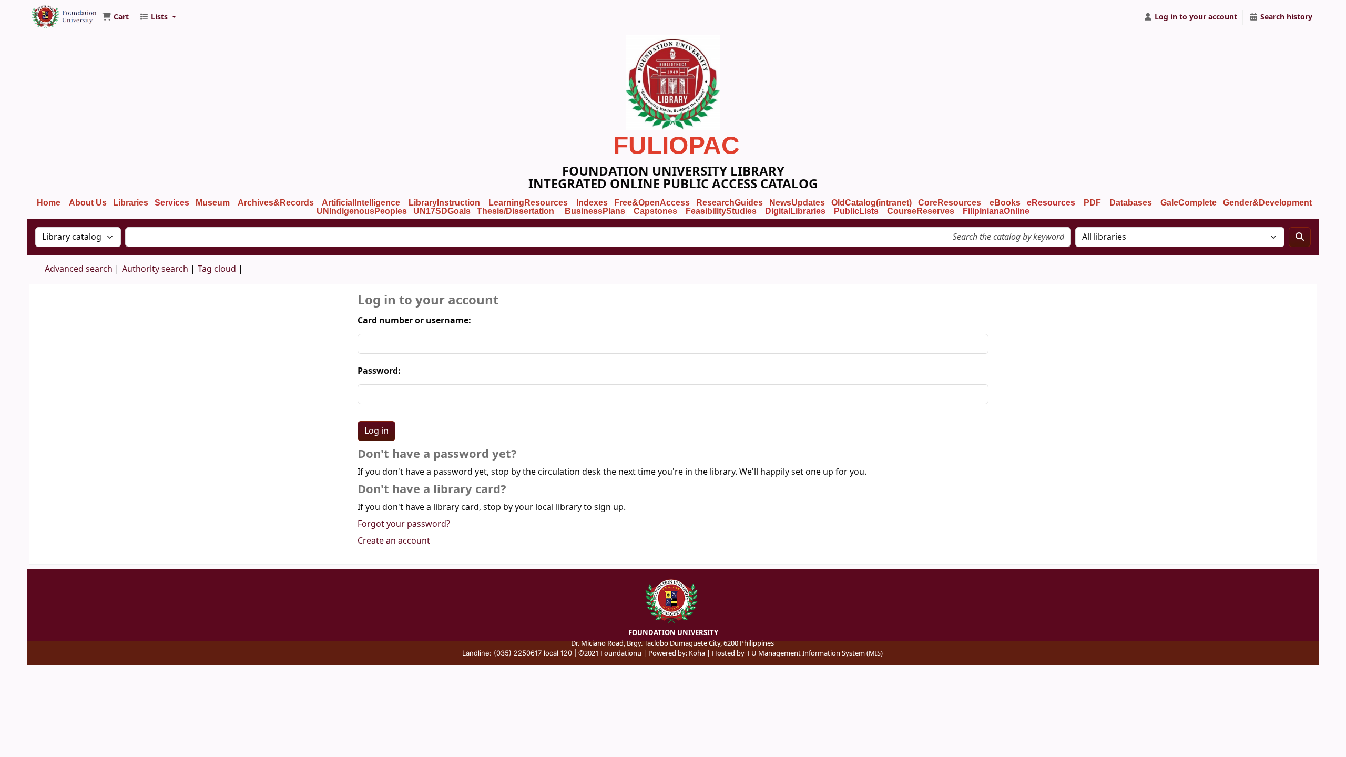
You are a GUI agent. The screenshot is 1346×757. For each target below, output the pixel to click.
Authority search (155, 269)
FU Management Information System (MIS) (815, 653)
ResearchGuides (729, 202)
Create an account (394, 541)
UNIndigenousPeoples (362, 211)
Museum (214, 202)
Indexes (592, 202)
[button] (115, 17)
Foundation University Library (55, 12)
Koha (697, 653)
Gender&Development (1267, 202)
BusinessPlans (595, 211)
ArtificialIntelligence (361, 202)
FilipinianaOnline (996, 211)
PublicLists (856, 211)
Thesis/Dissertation (515, 211)
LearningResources (528, 202)
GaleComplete (1188, 202)
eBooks (1005, 202)
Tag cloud (217, 269)
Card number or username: (414, 320)
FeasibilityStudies (721, 211)
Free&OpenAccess (652, 202)
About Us (88, 202)
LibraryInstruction (445, 202)
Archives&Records (276, 202)
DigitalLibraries (796, 211)
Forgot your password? (404, 524)
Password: (379, 371)
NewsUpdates (797, 202)
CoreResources (949, 202)
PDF (1092, 202)
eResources (1051, 202)
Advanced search (79, 269)
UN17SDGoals (442, 211)
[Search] (1300, 237)
